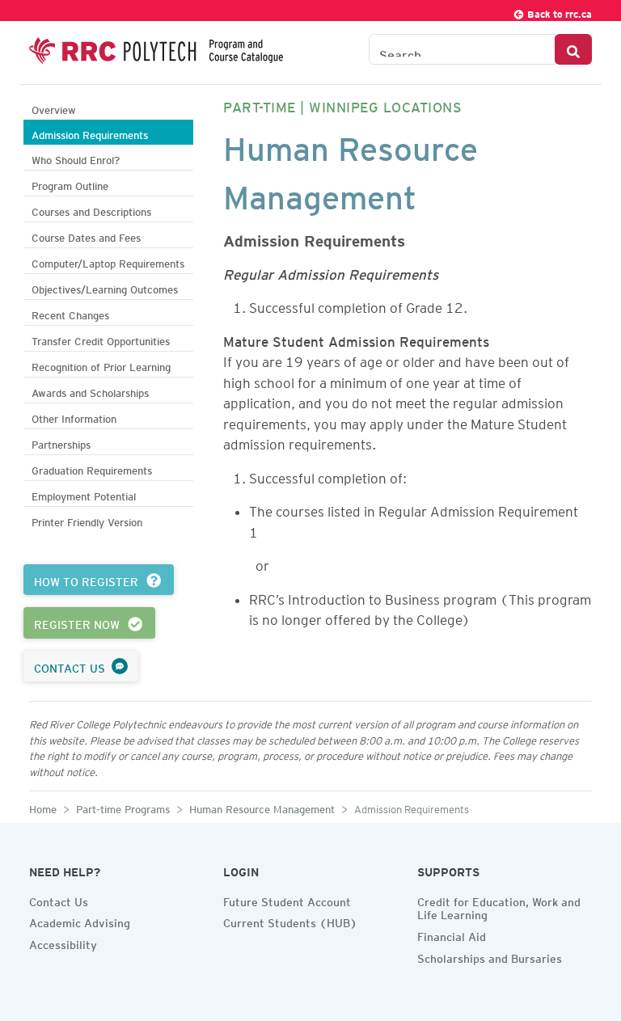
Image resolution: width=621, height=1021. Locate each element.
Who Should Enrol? (76, 158)
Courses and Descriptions (91, 209)
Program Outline (70, 184)
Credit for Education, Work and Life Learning (499, 907)
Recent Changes (70, 313)
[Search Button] (573, 49)
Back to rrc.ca (558, 11)
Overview (54, 108)
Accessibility (63, 943)
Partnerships (61, 442)
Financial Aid (451, 934)
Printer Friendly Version (87, 520)
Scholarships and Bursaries (489, 956)
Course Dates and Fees (86, 235)
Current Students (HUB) (290, 921)
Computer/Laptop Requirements (108, 261)
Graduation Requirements (92, 468)
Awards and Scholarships (90, 390)
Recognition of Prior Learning (101, 365)
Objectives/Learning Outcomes (105, 287)
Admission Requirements (90, 133)
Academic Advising (79, 921)
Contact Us (58, 900)
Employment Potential (84, 494)
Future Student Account (287, 900)
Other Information (74, 416)
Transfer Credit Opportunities (101, 339)
